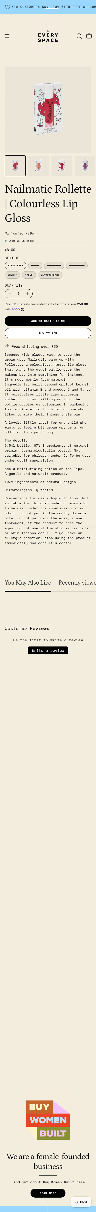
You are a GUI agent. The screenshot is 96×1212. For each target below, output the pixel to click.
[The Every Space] (48, 36)
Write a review (48, 650)
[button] (78, 36)
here (80, 1182)
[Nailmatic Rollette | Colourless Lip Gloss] (15, 165)
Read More (48, 1193)
